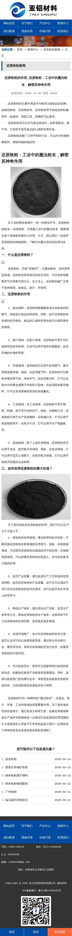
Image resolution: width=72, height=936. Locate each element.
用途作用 (27, 31)
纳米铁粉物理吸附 (16, 783)
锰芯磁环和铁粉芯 (16, 800)
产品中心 (45, 23)
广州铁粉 (11, 792)
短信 (36, 932)
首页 (20, 49)
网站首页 (9, 23)
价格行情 (45, 31)
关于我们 (27, 23)
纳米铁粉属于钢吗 (16, 775)
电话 (12, 932)
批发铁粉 (11, 759)
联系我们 (63, 31)
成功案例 (9, 31)
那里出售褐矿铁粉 (16, 767)
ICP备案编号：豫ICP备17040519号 (41, 890)
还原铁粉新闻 (51, 49)
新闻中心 (63, 23)
